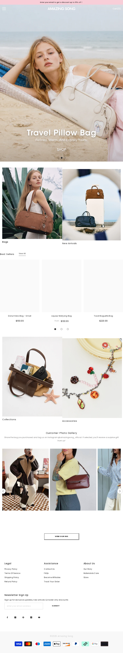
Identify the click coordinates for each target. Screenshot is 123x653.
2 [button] (62, 158)
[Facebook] (7, 617)
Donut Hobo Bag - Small (19, 316)
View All (22, 253)
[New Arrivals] (92, 204)
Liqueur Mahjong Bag (61, 316)
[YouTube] (39, 617)
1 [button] (59, 158)
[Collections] (32, 376)
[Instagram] (15, 617)
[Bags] (32, 203)
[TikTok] (31, 617)
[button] (3, 491)
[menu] (4, 8)
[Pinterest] (23, 617)
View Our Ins (61, 536)
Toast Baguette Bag (103, 316)
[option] (61, 2)
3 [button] (65, 158)
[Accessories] (92, 378)
